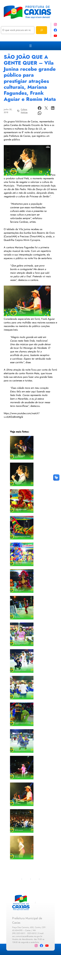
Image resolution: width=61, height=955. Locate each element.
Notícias (24, 112)
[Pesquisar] (41, 30)
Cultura (24, 109)
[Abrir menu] (30, 46)
